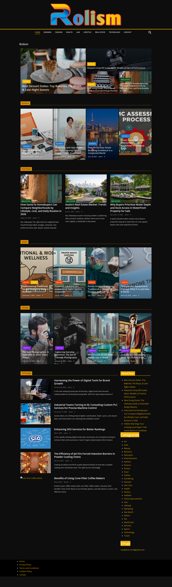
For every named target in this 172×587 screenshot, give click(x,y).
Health (69, 32)
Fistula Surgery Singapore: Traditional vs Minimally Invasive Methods (101, 289)
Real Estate (100, 32)
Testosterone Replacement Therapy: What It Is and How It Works (135, 289)
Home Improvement (133, 498)
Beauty (127, 448)
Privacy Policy (25, 564)
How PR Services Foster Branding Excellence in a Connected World (100, 150)
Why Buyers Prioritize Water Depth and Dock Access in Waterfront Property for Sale (130, 208)
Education (128, 455)
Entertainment (130, 458)
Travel (126, 535)
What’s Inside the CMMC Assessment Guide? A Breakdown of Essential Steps (133, 144)
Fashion (58, 32)
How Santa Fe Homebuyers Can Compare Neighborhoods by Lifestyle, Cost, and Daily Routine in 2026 (134, 87)
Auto (126, 445)
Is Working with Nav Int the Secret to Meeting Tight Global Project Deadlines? (68, 150)
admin (37, 157)
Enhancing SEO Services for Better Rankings (79, 429)
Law (78, 32)
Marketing (128, 508)
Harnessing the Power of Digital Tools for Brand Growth (82, 382)
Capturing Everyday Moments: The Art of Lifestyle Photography (66, 355)
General (26, 81)
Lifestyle (87, 32)
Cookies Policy (25, 571)
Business (47, 32)
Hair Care (128, 485)
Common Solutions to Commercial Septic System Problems (68, 289)
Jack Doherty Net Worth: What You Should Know (133, 356)
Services (127, 525)
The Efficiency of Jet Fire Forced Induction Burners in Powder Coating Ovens (84, 455)
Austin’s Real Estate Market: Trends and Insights (85, 206)
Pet (125, 519)
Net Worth (135, 351)
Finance (127, 465)
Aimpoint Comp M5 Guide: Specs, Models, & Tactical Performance (116, 68)
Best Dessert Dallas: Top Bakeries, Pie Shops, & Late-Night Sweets (52, 88)
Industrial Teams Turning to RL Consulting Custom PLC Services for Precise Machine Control (85, 406)
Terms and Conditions (29, 568)
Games (127, 475)
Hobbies (127, 495)
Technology (114, 32)
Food (126, 472)
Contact (128, 32)
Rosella (100, 361)
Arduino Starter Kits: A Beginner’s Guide (33, 151)
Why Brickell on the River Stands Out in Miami (100, 356)
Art (125, 441)
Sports (127, 529)
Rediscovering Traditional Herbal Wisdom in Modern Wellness (35, 289)
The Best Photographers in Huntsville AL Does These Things (35, 355)
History (127, 492)
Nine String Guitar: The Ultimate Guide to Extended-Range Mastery (102, 89)
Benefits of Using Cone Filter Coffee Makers (79, 478)
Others (127, 515)
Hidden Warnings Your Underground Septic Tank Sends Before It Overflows (135, 427)
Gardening (128, 478)
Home (37, 32)
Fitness (34, 282)
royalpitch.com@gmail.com (133, 549)
